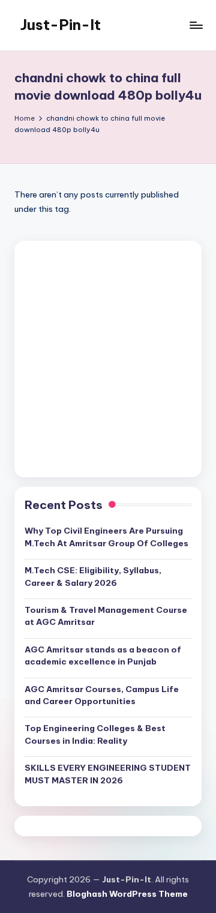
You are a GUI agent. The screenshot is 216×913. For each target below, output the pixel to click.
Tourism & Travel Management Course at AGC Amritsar (106, 615)
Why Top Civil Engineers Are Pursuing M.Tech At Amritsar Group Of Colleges (106, 536)
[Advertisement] (108, 359)
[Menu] (196, 25)
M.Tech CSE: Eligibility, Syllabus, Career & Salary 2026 (93, 576)
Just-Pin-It (60, 25)
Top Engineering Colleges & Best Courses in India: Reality (95, 734)
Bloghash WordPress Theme (127, 893)
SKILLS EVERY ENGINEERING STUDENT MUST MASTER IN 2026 (108, 773)
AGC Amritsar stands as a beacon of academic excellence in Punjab (103, 655)
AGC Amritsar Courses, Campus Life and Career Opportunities (102, 695)
